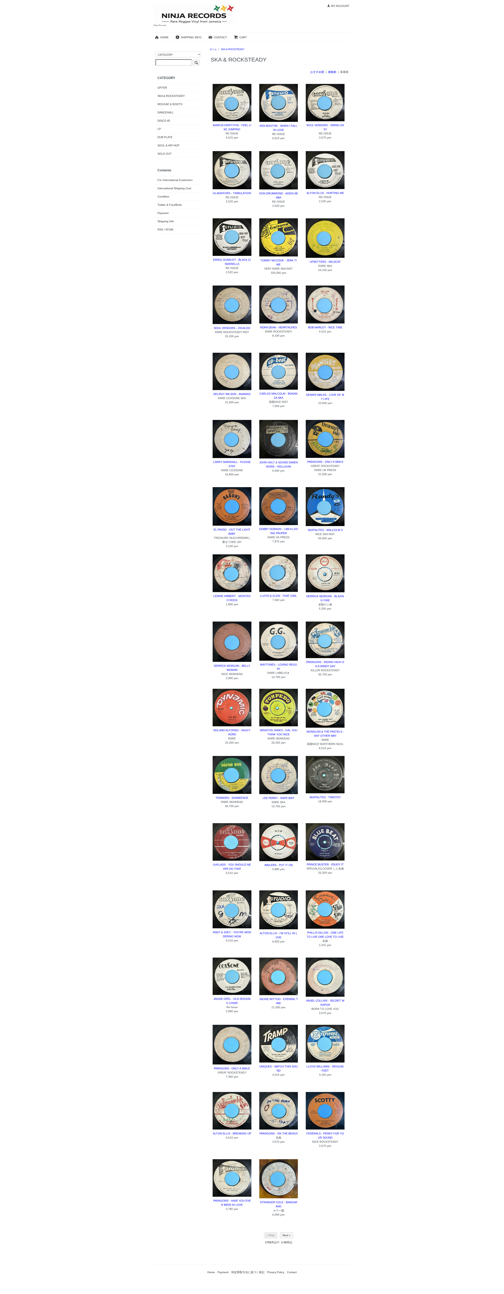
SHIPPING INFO (191, 37)
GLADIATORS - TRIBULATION (232, 193)
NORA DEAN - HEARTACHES (278, 327)
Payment (163, 213)
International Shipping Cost (174, 188)
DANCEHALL (166, 112)
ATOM (169, 229)
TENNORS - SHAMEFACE (232, 797)
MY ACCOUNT (340, 5)
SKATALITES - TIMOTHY (325, 797)
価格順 (332, 71)
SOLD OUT (165, 153)
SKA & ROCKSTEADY (233, 49)
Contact (292, 1272)
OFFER (162, 87)
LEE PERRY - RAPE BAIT (279, 798)
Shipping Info (166, 221)
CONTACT (220, 37)
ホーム (213, 49)
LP (159, 128)
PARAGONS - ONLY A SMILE (325, 461)
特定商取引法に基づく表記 (247, 1272)
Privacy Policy (275, 1272)
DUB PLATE (165, 137)
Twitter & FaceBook (170, 204)
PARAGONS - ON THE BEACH (278, 1133)
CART (243, 37)
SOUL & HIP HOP (168, 145)
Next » (287, 1235)
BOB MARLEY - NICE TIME (325, 327)
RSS (160, 229)
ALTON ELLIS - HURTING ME (325, 193)
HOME (164, 37)
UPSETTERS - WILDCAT (325, 261)
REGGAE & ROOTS (170, 104)
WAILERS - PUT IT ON (278, 865)
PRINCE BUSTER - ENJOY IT (325, 864)
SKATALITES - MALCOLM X (325, 530)
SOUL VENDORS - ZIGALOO (232, 328)
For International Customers (175, 180)
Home (211, 1272)
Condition (163, 196)
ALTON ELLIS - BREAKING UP (232, 1133)
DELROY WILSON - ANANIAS (231, 394)
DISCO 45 (164, 120)
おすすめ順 (317, 71)
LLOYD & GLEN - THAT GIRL (278, 595)
